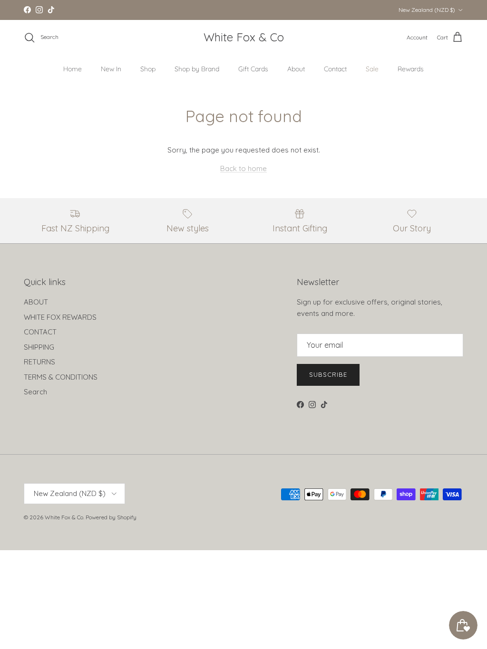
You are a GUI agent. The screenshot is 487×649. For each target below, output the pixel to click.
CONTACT (40, 331)
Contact (335, 69)
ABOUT (36, 301)
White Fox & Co (64, 517)
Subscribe (328, 374)
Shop (148, 69)
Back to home (243, 168)
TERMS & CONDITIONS (60, 377)
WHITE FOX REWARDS (60, 317)
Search (35, 391)
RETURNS (39, 361)
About (296, 69)
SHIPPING (39, 347)
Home (72, 69)
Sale (372, 69)
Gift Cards (253, 69)
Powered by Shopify (111, 517)
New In (111, 69)
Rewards (411, 69)
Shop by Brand (197, 69)
